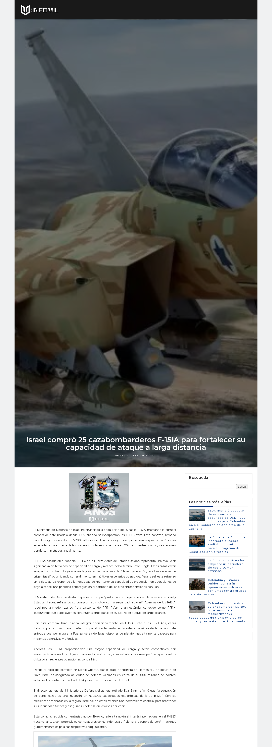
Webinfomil (121, 455)
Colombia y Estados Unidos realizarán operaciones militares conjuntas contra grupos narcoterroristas (217, 587)
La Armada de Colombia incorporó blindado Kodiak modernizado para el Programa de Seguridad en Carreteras (217, 544)
